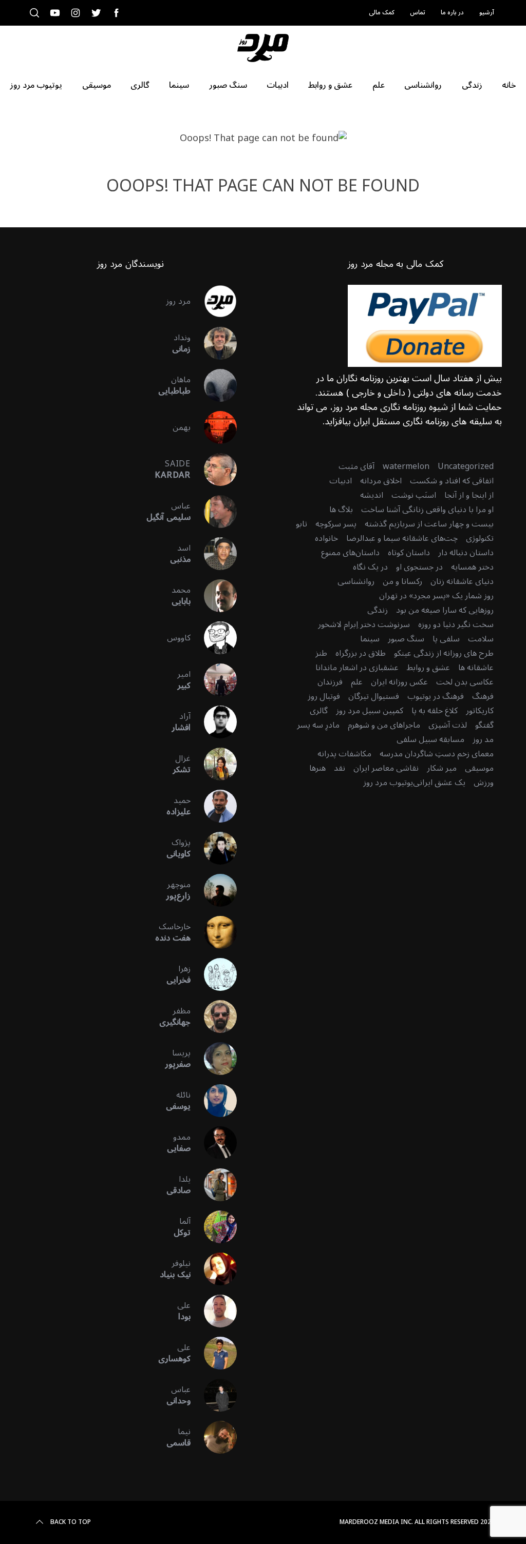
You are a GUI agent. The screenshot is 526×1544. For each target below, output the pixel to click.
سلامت (481, 639)
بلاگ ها (341, 509)
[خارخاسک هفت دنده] (214, 932)
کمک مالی (381, 12)
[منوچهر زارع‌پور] (214, 890)
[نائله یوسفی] (214, 1100)
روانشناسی (355, 581)
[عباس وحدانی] (214, 1395)
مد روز (483, 739)
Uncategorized (466, 466)
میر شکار (442, 768)
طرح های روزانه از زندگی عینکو (444, 653)
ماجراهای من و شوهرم (384, 725)
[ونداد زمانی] (214, 343)
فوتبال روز (324, 696)
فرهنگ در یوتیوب (435, 696)
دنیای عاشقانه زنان (462, 581)
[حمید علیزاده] (214, 806)
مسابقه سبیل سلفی (430, 739)
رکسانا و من (402, 581)
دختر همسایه (472, 567)
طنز (321, 653)
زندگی (377, 610)
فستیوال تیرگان (373, 696)
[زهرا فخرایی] (214, 974)
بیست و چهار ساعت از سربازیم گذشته (429, 524)
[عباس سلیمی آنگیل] (214, 511)
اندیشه (371, 495)
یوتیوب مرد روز (388, 782)
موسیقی (479, 768)
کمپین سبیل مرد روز (369, 710)
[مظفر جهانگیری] (214, 1016)
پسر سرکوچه (335, 524)
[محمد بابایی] (214, 595)
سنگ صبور (406, 639)
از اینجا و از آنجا (469, 495)
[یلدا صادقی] (214, 1184)
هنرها (317, 768)
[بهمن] (214, 427)
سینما (370, 639)
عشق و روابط (428, 667)
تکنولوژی (480, 538)
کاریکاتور (480, 710)
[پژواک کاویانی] (214, 848)
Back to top (70, 1522)
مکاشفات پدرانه (344, 754)
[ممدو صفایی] (214, 1142)
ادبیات (340, 481)
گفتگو (484, 725)
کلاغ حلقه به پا (434, 710)
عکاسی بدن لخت (465, 682)
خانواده (326, 538)
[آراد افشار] (214, 722)
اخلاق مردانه (381, 481)
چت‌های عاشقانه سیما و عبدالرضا (402, 538)
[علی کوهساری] (214, 1353)
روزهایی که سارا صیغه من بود (445, 610)
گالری (319, 710)
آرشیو (486, 12)
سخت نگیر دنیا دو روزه (456, 624)
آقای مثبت (356, 466)
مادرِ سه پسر (318, 725)
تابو (301, 524)
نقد (339, 768)
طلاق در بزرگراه (360, 653)
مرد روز (178, 301)
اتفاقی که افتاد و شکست (452, 481)
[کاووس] (214, 637)
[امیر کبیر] (214, 679)
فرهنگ (483, 696)
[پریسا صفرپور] (214, 1058)
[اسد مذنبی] (214, 553)
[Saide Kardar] (214, 469)
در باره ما (452, 12)
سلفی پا (446, 639)
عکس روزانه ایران (399, 682)
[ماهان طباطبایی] (214, 385)
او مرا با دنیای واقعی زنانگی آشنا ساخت (427, 509)
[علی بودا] (214, 1311)
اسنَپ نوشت (413, 495)
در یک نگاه (370, 567)
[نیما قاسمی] (214, 1437)
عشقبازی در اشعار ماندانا (357, 667)
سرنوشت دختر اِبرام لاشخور (364, 624)
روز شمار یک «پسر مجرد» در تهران (436, 595)
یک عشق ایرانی (439, 782)
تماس (417, 12)
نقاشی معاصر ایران (386, 768)
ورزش (484, 782)
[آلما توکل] (214, 1226)
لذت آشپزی (447, 725)
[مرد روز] (214, 301)
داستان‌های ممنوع (350, 552)
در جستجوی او (419, 567)
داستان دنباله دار (466, 552)
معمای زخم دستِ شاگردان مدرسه (437, 754)
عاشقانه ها (476, 667)
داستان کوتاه (409, 552)
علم (357, 682)
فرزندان (330, 682)
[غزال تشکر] (214, 764)
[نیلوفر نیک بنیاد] (214, 1269)
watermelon (406, 466)
